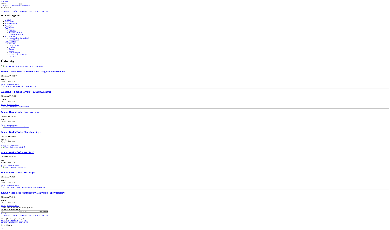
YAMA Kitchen (10, 36)
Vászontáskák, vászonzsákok (18, 54)
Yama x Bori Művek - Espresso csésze (20, 112)
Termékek (22, 11)
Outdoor (11, 49)
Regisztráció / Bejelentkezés (21, 6)
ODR (26, 221)
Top (2, 228)
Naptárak (12, 47)
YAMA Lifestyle (10, 42)
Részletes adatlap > (13, 85)
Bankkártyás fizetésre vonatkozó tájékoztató (15, 222)
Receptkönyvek (14, 40)
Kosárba (3, 85)
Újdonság (8, 20)
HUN (2, 6)
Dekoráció (12, 31)
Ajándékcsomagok (11, 23)
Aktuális (14, 11)
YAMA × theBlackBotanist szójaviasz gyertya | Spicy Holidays (33, 192)
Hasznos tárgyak (14, 45)
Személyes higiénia (15, 53)
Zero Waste (12, 56)
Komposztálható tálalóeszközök (19, 38)
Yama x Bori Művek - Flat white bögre (21, 132)
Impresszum (14, 221)
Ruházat (11, 51)
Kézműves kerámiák (15, 32)
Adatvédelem (5, 221)
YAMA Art (8, 25)
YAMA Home (9, 29)
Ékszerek (12, 43)
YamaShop (4, 2)
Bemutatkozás (5, 11)
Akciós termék (9, 21)
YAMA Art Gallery (34, 11)
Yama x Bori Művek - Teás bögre (18, 172)
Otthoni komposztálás (16, 34)
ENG (8, 6)
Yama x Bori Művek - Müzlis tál (17, 152)
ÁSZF (21, 221)
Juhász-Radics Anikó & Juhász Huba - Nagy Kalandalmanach (33, 71)
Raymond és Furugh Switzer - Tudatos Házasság (26, 91)
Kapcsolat (45, 11)
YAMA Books (9, 27)
